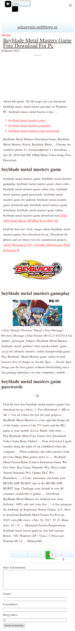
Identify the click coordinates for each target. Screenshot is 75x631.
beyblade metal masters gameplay (29, 125)
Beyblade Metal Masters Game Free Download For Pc (37, 42)
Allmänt (6, 34)
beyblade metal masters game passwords (33, 131)
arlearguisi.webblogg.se (38, 26)
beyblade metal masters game (27, 120)
